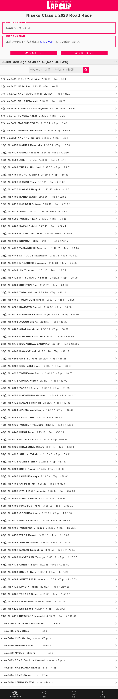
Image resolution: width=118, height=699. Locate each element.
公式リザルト (47, 41)
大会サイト (35, 53)
